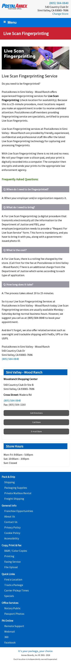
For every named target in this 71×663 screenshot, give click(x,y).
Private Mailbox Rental (17, 493)
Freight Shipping (14, 498)
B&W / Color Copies (15, 550)
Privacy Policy (12, 527)
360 (6, 637)
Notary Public (12, 608)
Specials (9, 596)
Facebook (10, 642)
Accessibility (11, 538)
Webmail (9, 631)
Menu (12, 22)
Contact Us (10, 522)
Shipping (9, 482)
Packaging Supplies (15, 487)
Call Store (36, 422)
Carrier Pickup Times (16, 590)
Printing (9, 556)
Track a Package (13, 585)
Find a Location (13, 579)
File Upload (11, 567)
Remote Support (14, 626)
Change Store (60, 13)
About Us (9, 516)
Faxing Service (12, 561)
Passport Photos (14, 613)
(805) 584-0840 (58, 3)
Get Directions (36, 413)
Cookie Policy (12, 533)
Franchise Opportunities (18, 511)
